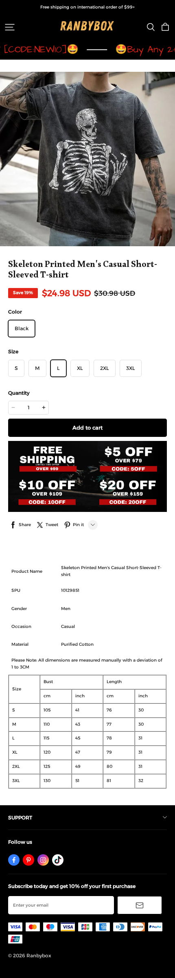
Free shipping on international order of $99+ (87, 7)
